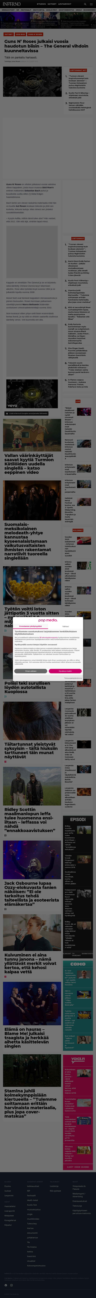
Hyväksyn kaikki (65, 671)
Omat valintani (30, 671)
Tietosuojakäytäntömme (73, 678)
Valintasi (65, 626)
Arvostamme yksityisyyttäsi (30, 626)
